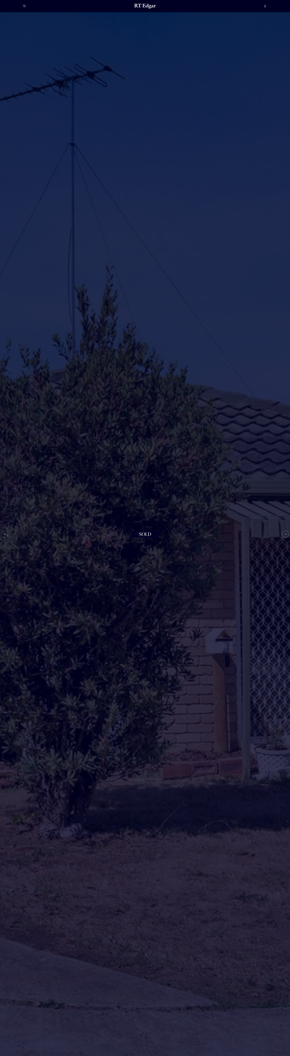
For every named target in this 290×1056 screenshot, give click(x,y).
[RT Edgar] (145, 6)
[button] (4, 534)
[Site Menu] (270, 6)
